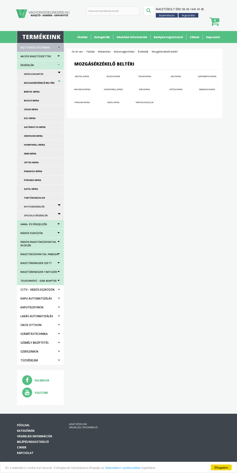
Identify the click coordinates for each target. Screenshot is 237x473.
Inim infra (30, 153)
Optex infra (31, 162)
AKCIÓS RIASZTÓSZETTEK (35, 56)
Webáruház (104, 51)
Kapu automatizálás (36, 298)
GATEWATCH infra (35, 127)
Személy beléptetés (34, 343)
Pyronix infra (32, 180)
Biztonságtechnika (35, 47)
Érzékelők (27, 65)
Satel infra (31, 188)
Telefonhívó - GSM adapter (38, 280)
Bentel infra (32, 91)
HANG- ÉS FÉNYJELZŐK (33, 224)
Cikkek (194, 37)
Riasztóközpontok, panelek (39, 254)
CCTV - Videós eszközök (37, 290)
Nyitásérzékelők (34, 206)
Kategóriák (102, 37)
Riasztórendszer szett (36, 263)
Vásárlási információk (132, 37)
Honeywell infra (34, 144)
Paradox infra (33, 171)
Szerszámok (29, 351)
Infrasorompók (33, 74)
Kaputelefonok (32, 307)
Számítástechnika (34, 334)
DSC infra (30, 118)
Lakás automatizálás (36, 316)
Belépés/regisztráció (168, 37)
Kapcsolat (213, 37)
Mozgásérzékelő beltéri (39, 82)
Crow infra (31, 109)
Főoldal (82, 37)
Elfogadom (221, 467)
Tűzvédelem (29, 360)
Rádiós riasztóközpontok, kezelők (38, 243)
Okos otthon (30, 325)
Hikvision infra (33, 135)
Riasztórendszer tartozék (38, 272)
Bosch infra (31, 100)
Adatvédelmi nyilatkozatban (123, 467)
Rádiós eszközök (31, 233)
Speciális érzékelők (36, 215)
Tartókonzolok (34, 197)
